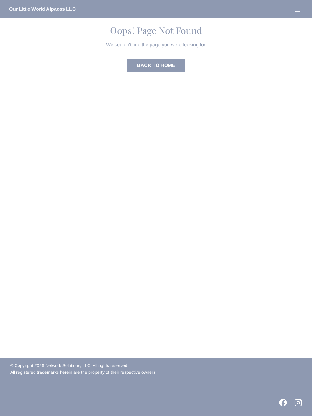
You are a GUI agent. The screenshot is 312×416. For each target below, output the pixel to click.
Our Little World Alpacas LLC (42, 9)
